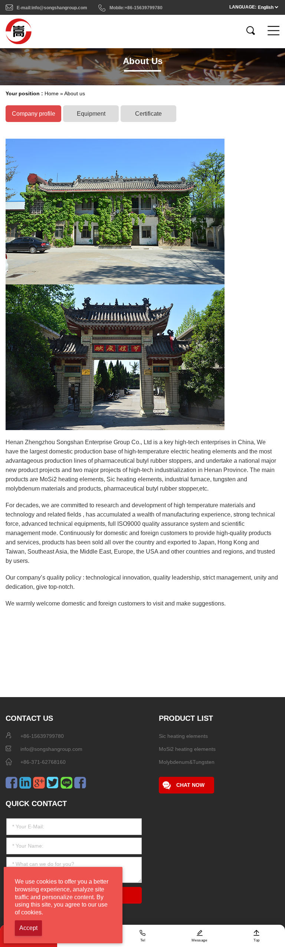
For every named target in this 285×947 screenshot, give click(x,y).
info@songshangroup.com (51, 749)
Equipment (91, 113)
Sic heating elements (183, 736)
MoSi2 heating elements (187, 749)
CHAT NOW (190, 785)
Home (52, 93)
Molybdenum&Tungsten (186, 762)
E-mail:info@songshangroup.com (52, 7)
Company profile (33, 113)
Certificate (148, 113)
